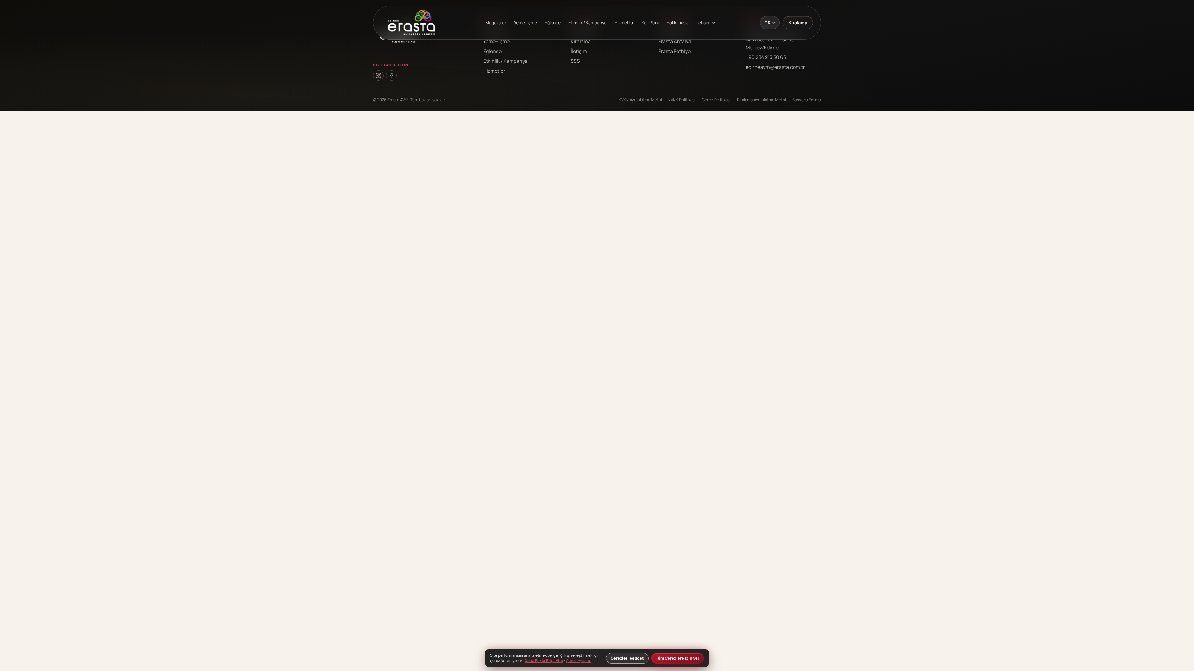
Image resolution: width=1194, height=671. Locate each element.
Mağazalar (495, 22)
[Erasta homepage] (411, 22)
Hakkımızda (677, 22)
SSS (575, 60)
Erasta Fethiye (674, 51)
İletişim (579, 51)
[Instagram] (378, 75)
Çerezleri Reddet (627, 658)
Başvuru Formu (806, 100)
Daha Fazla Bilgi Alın (544, 660)
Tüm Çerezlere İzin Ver (677, 658)
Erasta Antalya (674, 41)
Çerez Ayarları (578, 660)
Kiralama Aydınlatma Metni (761, 100)
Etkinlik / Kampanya (587, 22)
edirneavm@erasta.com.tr (775, 67)
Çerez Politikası (716, 100)
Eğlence (553, 22)
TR (768, 22)
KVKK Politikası (682, 100)
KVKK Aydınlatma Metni (640, 100)
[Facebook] (391, 75)
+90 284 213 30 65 (766, 57)
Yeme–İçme (525, 22)
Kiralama (798, 22)
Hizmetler (624, 22)
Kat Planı (650, 22)
